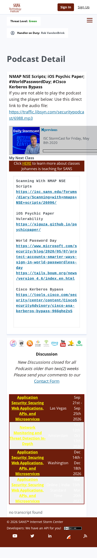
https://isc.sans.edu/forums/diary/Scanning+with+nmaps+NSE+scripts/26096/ (46, 197)
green (33, 21)
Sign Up (84, 7)
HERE (26, 163)
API (46, 528)
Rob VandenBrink (53, 33)
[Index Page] (14, 7)
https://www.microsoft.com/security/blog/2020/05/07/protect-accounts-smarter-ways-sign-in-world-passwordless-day (46, 257)
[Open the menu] (90, 20)
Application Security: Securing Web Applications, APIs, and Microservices (28, 408)
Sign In (65, 7)
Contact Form (47, 381)
